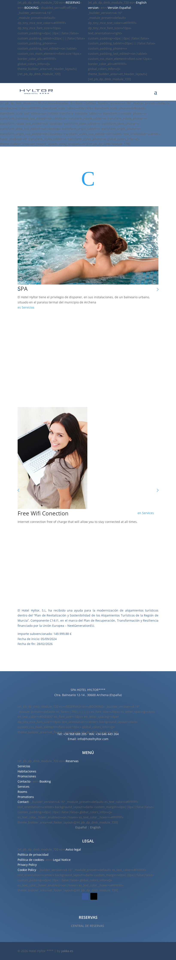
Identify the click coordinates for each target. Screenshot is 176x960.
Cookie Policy (27, 870)
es (19, 307)
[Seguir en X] (93, 896)
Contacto (24, 781)
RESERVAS (73, 2)
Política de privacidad (33, 854)
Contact (23, 802)
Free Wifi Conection (43, 513)
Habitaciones (27, 771)
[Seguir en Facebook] (85, 896)
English (95, 827)
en (139, 513)
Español (81, 827)
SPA (22, 288)
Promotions (26, 797)
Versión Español (119, 8)
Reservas (72, 761)
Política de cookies (31, 860)
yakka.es (67, 951)
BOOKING (31, 8)
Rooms (22, 792)
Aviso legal (73, 849)
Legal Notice (62, 860)
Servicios (28, 307)
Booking (45, 781)
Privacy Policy (27, 865)
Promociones (27, 776)
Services (148, 513)
